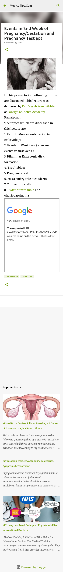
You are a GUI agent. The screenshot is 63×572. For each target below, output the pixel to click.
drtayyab (27, 276)
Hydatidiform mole (21, 190)
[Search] (58, 5)
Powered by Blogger (34, 567)
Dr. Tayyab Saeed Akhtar (39, 106)
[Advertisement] (31, 343)
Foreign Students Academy (26, 112)
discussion (12, 276)
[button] (6, 49)
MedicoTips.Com (21, 5)
